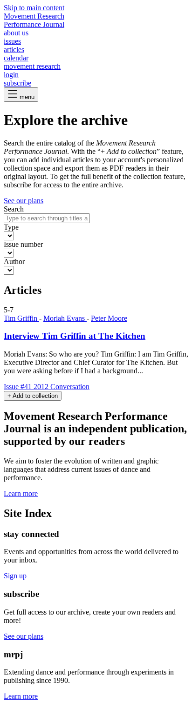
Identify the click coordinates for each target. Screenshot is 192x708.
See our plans (23, 201)
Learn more (21, 493)
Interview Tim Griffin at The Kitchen (74, 336)
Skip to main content (34, 8)
